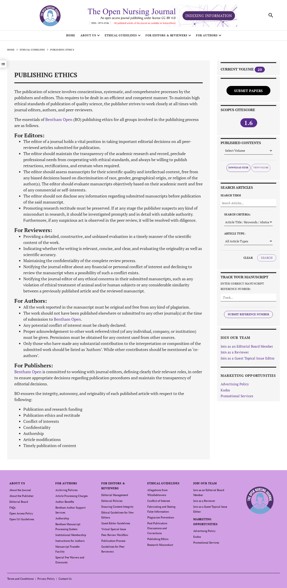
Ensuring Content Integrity (117, 506)
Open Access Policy (21, 513)
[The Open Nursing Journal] (260, 500)
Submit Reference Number (248, 314)
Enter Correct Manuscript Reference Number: (242, 286)
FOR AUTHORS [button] (207, 35)
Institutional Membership (70, 535)
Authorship (62, 518)
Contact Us (65, 578)
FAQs (12, 507)
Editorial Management (114, 495)
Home (70, 35)
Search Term (231, 195)
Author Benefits (64, 501)
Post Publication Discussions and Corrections (157, 528)
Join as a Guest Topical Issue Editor (248, 358)
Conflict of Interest (158, 500)
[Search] (270, 15)
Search (266, 257)
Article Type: (234, 233)
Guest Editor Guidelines (115, 523)
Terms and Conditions (20, 578)
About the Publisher (21, 496)
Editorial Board (18, 501)
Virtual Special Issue (113, 529)
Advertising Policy (235, 384)
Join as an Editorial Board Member (247, 346)
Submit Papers (248, 90)
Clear (248, 257)
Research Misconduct (160, 544)
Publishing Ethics (157, 539)
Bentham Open (58, 119)
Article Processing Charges (71, 496)
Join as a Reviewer (235, 352)
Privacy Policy (46, 578)
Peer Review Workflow (114, 535)
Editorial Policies (111, 500)
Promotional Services (237, 396)
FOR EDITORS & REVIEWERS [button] (166, 35)
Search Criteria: (237, 214)
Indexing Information (208, 15)
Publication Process (113, 540)
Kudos (225, 390)
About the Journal (20, 490)
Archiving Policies (66, 490)
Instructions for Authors (70, 540)
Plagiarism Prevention (160, 517)
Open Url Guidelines (21, 519)
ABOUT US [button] (88, 35)
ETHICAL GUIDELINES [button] (121, 35)
